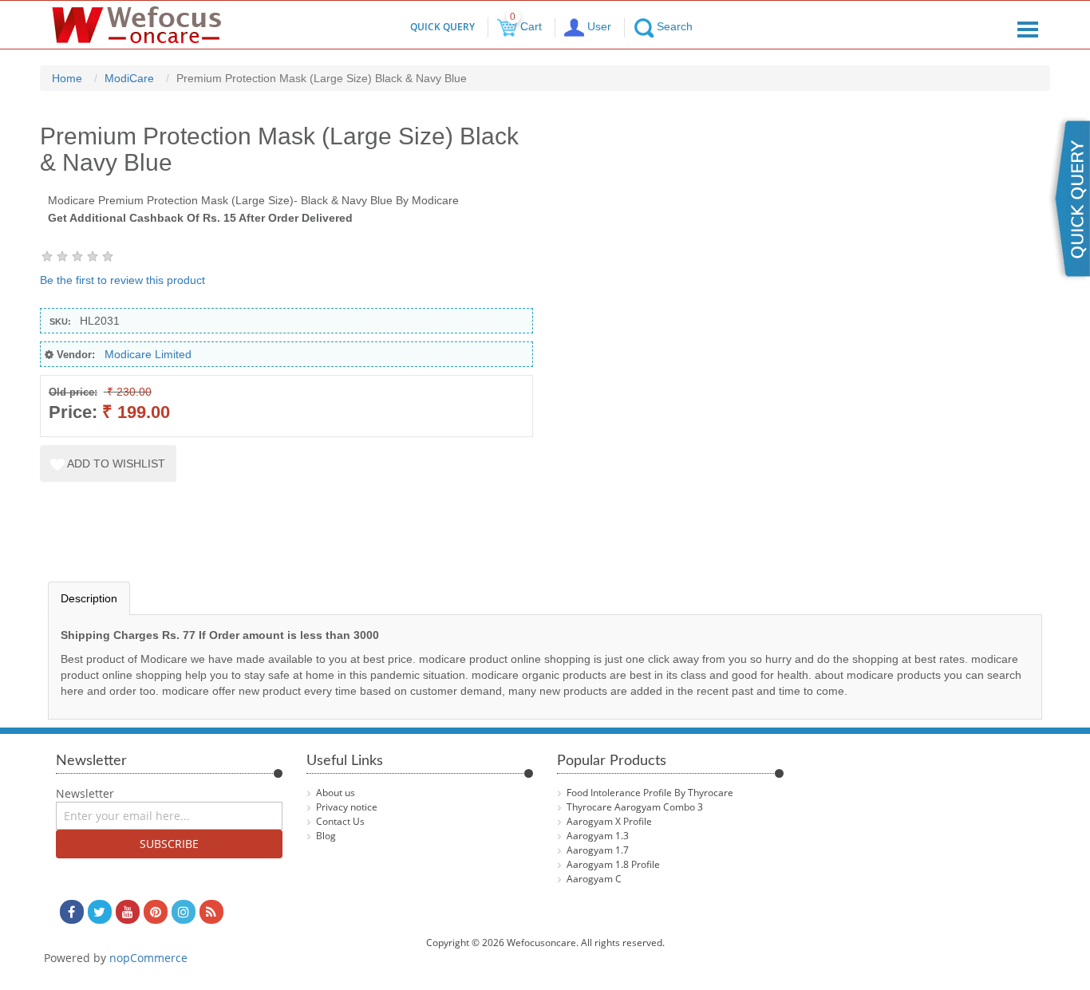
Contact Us (340, 821)
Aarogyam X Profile (609, 821)
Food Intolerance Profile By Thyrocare (650, 792)
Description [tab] (89, 598)
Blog (326, 835)
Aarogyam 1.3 (598, 835)
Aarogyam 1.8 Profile (613, 864)
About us (335, 792)
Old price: (73, 392)
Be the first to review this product (122, 280)
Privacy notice (346, 807)
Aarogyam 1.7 (598, 850)
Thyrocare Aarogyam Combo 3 (635, 807)
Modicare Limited (148, 354)
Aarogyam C (594, 878)
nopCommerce (148, 957)
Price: (73, 412)
